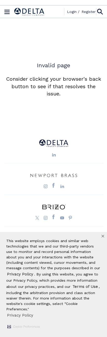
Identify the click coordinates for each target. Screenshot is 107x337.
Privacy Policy (20, 315)
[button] (23, 327)
